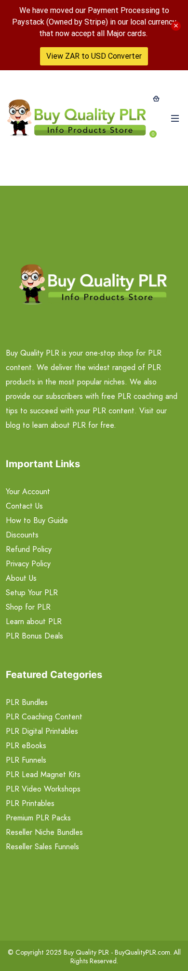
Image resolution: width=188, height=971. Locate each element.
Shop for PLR (28, 607)
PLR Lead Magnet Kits (43, 774)
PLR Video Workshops (43, 788)
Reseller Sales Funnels (42, 846)
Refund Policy (29, 549)
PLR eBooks (26, 745)
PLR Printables (30, 803)
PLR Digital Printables (42, 731)
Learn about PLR (34, 621)
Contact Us (24, 505)
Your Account (28, 491)
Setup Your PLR (32, 592)
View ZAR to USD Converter (94, 56)
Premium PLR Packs (38, 817)
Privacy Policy (28, 563)
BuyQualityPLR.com (142, 952)
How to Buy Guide (37, 520)
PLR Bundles (27, 702)
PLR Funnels (26, 760)
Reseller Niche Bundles (44, 832)
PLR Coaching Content (44, 716)
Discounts (22, 534)
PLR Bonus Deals (34, 635)
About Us (21, 578)
